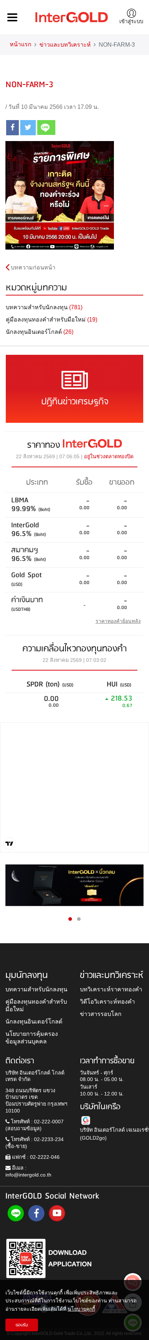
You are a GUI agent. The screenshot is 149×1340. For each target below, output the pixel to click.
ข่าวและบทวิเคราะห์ (65, 45)
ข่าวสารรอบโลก (101, 1014)
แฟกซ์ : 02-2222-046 (35, 1157)
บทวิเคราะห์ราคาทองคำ (111, 989)
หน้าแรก (20, 44)
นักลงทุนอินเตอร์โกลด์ (34, 1021)
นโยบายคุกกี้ (81, 1309)
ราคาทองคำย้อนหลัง (118, 621)
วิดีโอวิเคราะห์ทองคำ (107, 1001)
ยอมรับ (22, 1325)
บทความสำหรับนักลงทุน (36, 989)
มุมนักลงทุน (26, 975)
